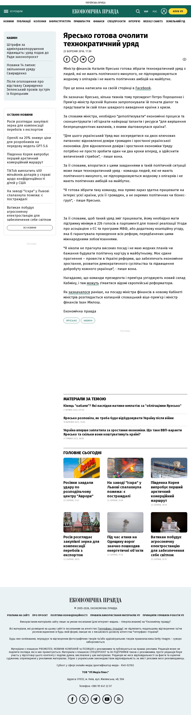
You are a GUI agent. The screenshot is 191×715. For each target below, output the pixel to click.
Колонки (40, 21)
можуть (93, 283)
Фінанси (98, 21)
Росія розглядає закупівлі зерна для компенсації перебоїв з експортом (81, 546)
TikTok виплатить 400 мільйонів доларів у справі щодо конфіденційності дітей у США (28, 177)
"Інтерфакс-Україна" (110, 628)
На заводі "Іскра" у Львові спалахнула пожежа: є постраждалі (124, 489)
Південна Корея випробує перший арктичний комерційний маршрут (167, 491)
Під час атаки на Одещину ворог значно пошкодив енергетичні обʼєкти (125, 544)
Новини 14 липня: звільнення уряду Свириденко (21, 69)
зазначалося (79, 292)
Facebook (143, 88)
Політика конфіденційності (69, 615)
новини (8, 21)
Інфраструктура (60, 21)
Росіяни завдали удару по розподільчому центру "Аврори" (78, 489)
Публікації (24, 21)
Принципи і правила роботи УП (163, 615)
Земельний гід (175, 21)
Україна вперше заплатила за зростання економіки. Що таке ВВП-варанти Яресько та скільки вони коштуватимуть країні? (122, 432)
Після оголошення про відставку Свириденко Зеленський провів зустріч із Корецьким (28, 87)
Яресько (71, 320)
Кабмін (88, 320)
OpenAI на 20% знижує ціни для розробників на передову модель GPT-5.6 (29, 142)
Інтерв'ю (134, 21)
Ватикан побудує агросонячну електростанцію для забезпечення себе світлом (167, 546)
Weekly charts (153, 21)
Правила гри (82, 21)
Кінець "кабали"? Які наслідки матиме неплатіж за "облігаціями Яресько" (122, 406)
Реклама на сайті (18, 615)
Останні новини (20, 114)
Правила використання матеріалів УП (115, 615)
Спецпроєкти (116, 21)
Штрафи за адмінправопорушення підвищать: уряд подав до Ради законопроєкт (28, 51)
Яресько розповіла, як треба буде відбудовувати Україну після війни (118, 418)
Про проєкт (40, 615)
